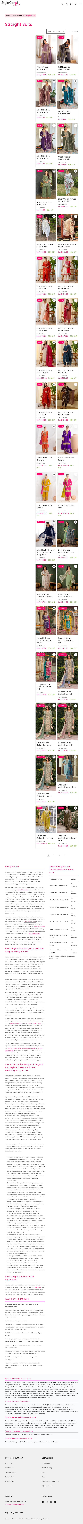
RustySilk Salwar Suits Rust (44, 287)
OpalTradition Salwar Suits (43, 111)
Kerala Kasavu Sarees (28, 1391)
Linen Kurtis (43, 1409)
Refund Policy (10, 1477)
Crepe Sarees (67, 1385)
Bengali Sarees (56, 1382)
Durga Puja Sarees (54, 1387)
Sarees (15, 1379)
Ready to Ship (47, 1468)
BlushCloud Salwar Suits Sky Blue (67, 200)
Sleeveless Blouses (52, 1442)
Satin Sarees (49, 1395)
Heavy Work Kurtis (23, 1409)
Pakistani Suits (19, 1425)
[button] (80, 4)
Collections (46, 1463)
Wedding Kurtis (40, 1414)
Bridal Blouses (25, 1442)
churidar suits (23, 890)
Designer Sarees (31, 1387)
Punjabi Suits (70, 1425)
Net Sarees (41, 1393)
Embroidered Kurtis (34, 1407)
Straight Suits (42, 1427)
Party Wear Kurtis (32, 1411)
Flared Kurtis (56, 1407)
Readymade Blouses (38, 1442)
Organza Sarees (65, 1393)
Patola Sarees (28, 1395)
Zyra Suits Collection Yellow (45, 837)
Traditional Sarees (69, 1395)
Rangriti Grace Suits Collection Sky (65, 640)
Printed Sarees (39, 1395)
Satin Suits (8, 1427)
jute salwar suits (34, 933)
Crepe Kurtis (14, 1407)
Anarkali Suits (9, 1421)
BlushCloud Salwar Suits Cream (67, 245)
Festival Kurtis (46, 1407)
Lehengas (16, 1431)
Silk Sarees (58, 1395)
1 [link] (48, 855)
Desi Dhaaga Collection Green (66, 551)
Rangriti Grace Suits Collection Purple (44, 640)
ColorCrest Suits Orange (44, 458)
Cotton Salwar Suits (21, 1423)
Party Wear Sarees (17, 1395)
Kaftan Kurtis (34, 1409)
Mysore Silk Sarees (19, 1393)
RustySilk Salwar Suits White (66, 287)
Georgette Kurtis (10, 1409)
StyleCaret (37, 1287)
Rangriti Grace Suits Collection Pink (44, 686)
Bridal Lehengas (10, 1435)
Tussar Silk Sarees (11, 1398)
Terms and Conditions (50, 1481)
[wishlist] (54, 37)
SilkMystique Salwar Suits (42, 68)
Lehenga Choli (36, 1435)
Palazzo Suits (29, 1425)
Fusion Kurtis (66, 1407)
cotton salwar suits (14, 1048)
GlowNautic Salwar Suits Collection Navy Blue (46, 552)
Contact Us (9, 1468)
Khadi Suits (9, 1425)
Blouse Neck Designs (12, 1442)
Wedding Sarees (45, 1398)
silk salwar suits (39, 926)
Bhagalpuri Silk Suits (22, 1421)
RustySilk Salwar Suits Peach (66, 329)
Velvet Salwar (52, 1427)
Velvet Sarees (34, 1398)
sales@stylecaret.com (14, 1504)
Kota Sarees (41, 1391)
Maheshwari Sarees (62, 1391)
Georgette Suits (61, 1423)
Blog (43, 1477)
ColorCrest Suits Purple (66, 458)
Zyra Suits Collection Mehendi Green (67, 838)
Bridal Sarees (23, 1385)
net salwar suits (16, 1023)
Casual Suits (34, 1421)
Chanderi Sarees (34, 1385)
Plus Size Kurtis (52, 1411)
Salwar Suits (17, 16)
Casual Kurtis (31, 1405)
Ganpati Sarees (66, 1387)
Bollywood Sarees (12, 1385)
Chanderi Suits (45, 1421)
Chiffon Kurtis (52, 1405)
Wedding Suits (63, 1427)
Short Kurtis (9, 1414)
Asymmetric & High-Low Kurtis (15, 1405)
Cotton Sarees (57, 1385)
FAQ (43, 1472)
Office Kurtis (22, 1411)
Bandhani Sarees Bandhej (41, 1382)
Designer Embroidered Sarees (15, 1387)
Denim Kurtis (23, 1407)
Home (8, 16)
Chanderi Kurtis (42, 1405)
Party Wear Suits (40, 1425)
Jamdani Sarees (37, 1389)
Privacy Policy (47, 1486)
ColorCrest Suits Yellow (44, 506)
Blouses (15, 1438)
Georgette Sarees (11, 1389)
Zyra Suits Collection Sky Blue (67, 786)
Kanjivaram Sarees (68, 1389)
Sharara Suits (18, 1427)
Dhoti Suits (41, 1423)
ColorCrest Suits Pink (66, 506)
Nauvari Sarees (32, 1393)
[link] (76, 4)
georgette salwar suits (33, 1023)
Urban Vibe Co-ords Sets (44, 203)
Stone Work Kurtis (28, 1414)
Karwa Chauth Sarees (12, 1391)
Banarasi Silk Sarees (24, 1382)
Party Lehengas (47, 1435)
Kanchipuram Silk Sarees (52, 1389)
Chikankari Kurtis (64, 1405)
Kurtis (14, 1401)
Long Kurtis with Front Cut (65, 1409)
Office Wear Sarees (52, 1393)
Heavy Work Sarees (24, 1389)
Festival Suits (50, 1423)
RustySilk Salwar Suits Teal (66, 371)
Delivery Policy (10, 1472)
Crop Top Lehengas (23, 1435)
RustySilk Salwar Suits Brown (66, 413)
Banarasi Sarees (10, 1382)
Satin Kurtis (62, 1411)
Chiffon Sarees (46, 1385)
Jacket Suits (71, 1423)
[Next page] (65, 855)
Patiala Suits (51, 1425)
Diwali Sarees (42, 1387)
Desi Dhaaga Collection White (44, 595)
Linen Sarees (50, 1391)
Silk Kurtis (17, 1414)
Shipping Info (10, 1481)
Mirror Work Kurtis (10, 1411)
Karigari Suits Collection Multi (65, 693)
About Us (8, 1463)
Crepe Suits (33, 1423)
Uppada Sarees (23, 1398)
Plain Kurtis (42, 1411)
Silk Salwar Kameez (30, 1427)
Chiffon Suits (55, 1421)
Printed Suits (60, 1425)
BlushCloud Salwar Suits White (45, 245)
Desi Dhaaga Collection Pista (65, 595)
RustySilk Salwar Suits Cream (44, 371)
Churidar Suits (66, 1421)
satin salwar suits (30, 922)
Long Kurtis (51, 1409)
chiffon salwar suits (29, 1048)
